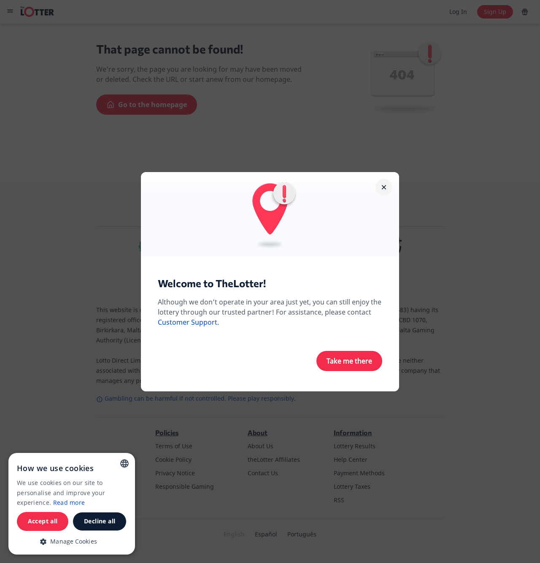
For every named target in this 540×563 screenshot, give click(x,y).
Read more (69, 502)
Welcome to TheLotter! (212, 283)
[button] (72, 541)
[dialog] (71, 504)
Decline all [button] (99, 521)
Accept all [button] (43, 521)
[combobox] (124, 463)
